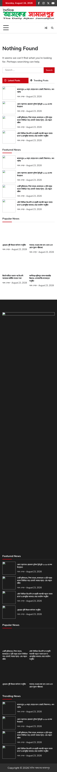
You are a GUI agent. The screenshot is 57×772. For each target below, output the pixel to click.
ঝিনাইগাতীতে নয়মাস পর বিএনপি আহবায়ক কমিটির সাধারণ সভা (12, 277)
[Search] (52, 27)
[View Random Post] (46, 27)
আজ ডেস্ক (20, 96)
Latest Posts (14, 80)
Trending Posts (41, 80)
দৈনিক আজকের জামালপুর (40, 767)
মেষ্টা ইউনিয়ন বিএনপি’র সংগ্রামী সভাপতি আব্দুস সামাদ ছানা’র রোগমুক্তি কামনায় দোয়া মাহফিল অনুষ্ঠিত (34, 134)
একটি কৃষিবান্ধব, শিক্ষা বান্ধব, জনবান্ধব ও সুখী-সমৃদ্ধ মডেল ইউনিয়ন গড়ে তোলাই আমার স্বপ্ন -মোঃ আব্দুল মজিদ (34, 120)
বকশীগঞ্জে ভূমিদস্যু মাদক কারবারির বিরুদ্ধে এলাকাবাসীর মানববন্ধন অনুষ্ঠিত (40, 278)
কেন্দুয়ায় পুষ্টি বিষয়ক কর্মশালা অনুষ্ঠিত (14, 245)
